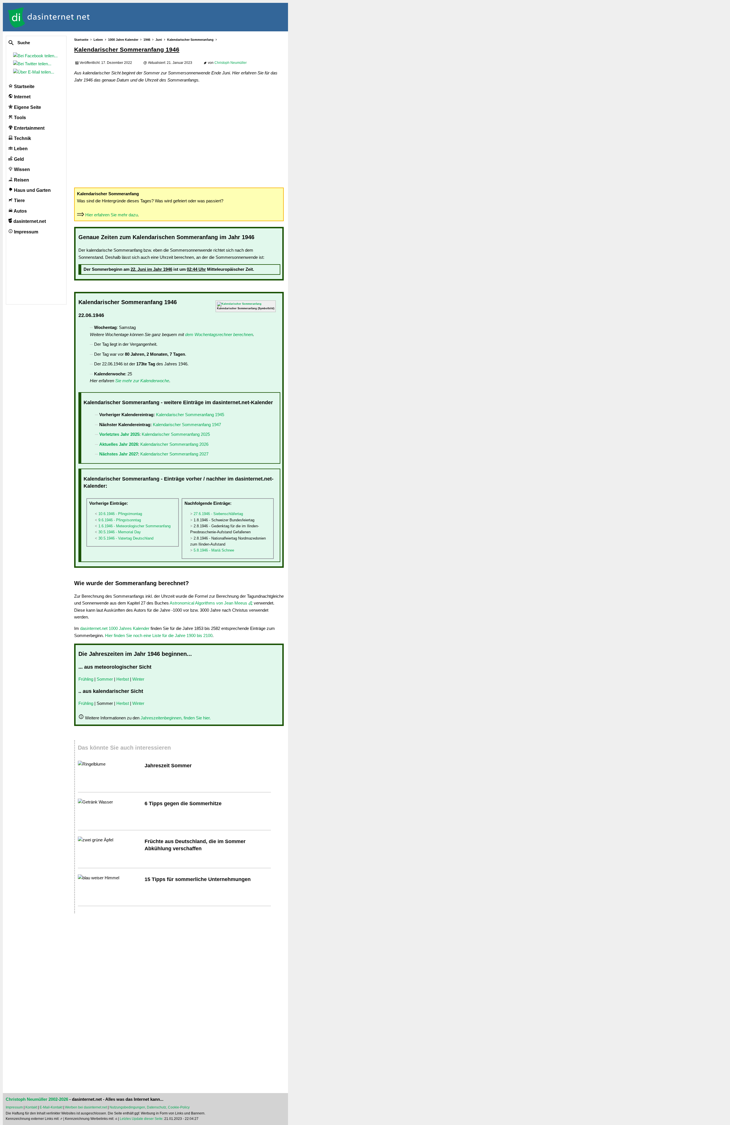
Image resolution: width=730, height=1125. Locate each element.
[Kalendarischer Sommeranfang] (239, 303)
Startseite (24, 86)
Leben (20, 148)
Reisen (21, 180)
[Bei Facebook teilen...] (36, 55)
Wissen (21, 169)
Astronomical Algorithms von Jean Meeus (208, 603)
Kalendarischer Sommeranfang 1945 (190, 414)
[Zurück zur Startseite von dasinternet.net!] (103, 17)
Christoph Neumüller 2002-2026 (37, 1099)
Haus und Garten (32, 190)
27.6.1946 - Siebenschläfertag (218, 514)
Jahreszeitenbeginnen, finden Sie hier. (176, 717)
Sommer (105, 679)
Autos (20, 211)
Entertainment (28, 128)
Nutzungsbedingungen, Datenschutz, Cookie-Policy (150, 1107)
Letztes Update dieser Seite (141, 1119)
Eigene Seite (27, 107)
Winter (138, 679)
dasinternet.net (29, 221)
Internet (22, 96)
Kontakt (31, 1107)
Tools (19, 117)
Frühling (85, 679)
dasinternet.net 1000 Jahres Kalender (114, 628)
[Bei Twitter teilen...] (33, 63)
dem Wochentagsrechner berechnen (219, 334)
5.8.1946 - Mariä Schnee (214, 550)
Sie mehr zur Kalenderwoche (142, 380)
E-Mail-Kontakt (51, 1107)
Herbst (122, 679)
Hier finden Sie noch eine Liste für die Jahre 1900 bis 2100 (158, 635)
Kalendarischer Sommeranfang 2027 (174, 453)
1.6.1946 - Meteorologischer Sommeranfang (134, 526)
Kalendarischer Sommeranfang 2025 (176, 434)
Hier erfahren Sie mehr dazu (111, 214)
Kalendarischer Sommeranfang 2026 (174, 444)
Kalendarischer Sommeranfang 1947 (187, 424)
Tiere (19, 200)
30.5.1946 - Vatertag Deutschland (125, 538)
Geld (18, 159)
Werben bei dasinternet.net (86, 1107)
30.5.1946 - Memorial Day (119, 532)
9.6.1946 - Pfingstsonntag (119, 520)
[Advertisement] (179, 135)
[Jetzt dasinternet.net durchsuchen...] (32, 43)
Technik (22, 138)
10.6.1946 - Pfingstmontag (120, 514)
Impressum (25, 231)
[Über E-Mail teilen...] (34, 72)
